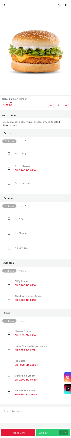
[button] (35, 133)
